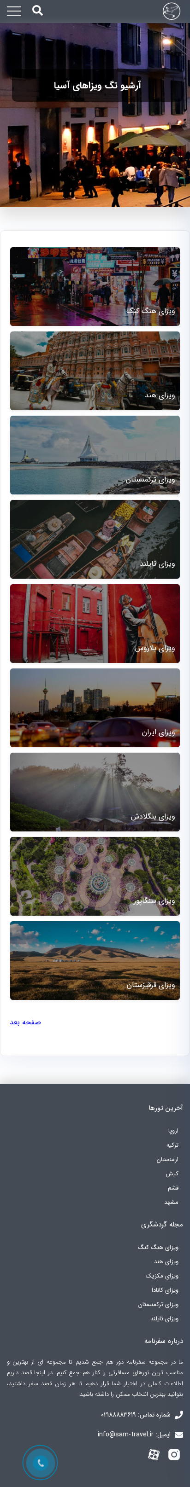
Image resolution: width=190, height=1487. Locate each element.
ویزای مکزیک (162, 1276)
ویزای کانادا (165, 1290)
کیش (172, 1174)
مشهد (171, 1202)
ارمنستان (167, 1159)
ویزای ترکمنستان (158, 1304)
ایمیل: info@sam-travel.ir (135, 1434)
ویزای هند (166, 1261)
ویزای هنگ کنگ (158, 1247)
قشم (173, 1188)
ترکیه (172, 1145)
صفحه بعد (25, 1022)
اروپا (173, 1131)
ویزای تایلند (164, 1319)
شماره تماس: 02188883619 (136, 1415)
